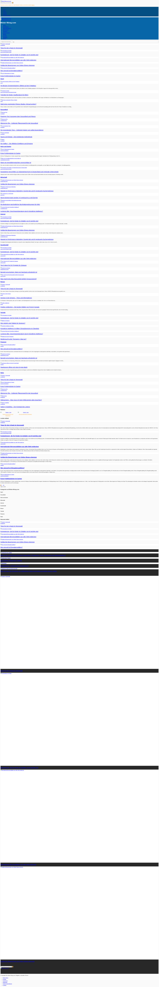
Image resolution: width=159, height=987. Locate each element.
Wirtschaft (6, 29)
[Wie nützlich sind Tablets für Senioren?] (5, 320)
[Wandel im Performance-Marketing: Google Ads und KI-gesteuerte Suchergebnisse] (8, 186)
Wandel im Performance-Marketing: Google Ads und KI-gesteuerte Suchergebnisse (26, 191)
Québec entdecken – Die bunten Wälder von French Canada (19, 307)
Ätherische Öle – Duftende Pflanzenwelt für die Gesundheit (19, 123)
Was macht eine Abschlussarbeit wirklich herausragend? (18, 279)
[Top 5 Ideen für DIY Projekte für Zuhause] (9, 261)
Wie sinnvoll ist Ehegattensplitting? (11, 70)
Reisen (4, 34)
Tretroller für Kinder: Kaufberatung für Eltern (14, 95)
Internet (5, 31)
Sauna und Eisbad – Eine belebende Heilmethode (16, 137)
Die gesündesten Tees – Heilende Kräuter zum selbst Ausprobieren (21, 130)
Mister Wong (5, 977)
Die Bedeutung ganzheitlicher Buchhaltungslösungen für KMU (20, 204)
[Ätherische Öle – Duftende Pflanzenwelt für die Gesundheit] (4, 119)
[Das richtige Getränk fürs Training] (5, 557)
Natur (4, 38)
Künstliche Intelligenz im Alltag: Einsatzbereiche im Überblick (19, 328)
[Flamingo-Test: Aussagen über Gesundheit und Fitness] (3, 112)
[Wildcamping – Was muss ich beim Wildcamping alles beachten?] (3, 395)
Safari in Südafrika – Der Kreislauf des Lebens (15, 407)
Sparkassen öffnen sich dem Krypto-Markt (13, 367)
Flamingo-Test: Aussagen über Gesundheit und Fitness (18, 116)
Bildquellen (5, 14)
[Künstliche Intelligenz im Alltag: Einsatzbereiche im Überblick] (7, 325)
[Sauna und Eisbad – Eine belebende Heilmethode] (4, 132)
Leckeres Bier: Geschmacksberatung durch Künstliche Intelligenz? (21, 211)
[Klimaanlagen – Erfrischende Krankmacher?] (3, 563)
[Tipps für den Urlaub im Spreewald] (5, 43)
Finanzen (5, 37)
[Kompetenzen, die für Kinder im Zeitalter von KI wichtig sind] (5, 50)
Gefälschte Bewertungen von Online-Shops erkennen (17, 65)
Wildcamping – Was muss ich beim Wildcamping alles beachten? (21, 400)
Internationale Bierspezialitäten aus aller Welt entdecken (18, 60)
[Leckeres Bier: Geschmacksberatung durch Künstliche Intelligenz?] (9, 207)
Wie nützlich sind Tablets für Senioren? (12, 323)
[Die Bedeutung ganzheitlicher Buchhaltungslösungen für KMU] (10, 200)
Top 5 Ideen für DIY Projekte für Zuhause (13, 265)
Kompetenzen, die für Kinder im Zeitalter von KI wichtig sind (19, 55)
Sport (4, 25)
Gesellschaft (6, 32)
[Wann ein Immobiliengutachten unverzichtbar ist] (10, 158)
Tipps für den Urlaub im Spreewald (11, 48)
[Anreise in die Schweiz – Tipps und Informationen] (5, 293)
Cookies (4, 11)
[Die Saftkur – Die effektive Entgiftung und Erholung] (2, 139)
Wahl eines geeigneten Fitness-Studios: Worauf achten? (18, 104)
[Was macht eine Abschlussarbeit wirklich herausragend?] (12, 274)
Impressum (5, 12)
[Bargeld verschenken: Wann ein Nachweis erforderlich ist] (5, 268)
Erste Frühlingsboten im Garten (10, 76)
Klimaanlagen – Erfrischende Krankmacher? (14, 566)
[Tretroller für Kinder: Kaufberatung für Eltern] (4, 90)
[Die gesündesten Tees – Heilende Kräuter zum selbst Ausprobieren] (5, 125)
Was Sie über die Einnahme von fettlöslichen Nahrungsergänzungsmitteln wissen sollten (28, 571)
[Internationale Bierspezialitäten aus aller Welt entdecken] (12, 57)
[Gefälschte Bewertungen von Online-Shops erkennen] (11, 62)
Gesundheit (6, 26)
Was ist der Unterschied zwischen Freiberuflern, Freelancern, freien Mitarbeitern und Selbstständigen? (33, 555)
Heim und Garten (7, 28)
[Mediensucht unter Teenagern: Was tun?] (6, 336)
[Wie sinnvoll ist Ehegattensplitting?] (7, 68)
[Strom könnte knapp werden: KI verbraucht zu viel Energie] (6, 193)
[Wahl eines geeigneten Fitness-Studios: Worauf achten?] (8, 100)
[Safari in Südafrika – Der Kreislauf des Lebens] (4, 402)
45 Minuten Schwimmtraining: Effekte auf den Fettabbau (18, 86)
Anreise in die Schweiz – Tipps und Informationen (16, 298)
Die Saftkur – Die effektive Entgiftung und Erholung (16, 143)
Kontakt (4, 9)
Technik (5, 35)
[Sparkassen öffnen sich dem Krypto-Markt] (9, 363)
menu (33, 5)
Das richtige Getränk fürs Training (11, 560)
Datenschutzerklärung (6, 15)
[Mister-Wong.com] (5, 1)
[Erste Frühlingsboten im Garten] (7, 73)
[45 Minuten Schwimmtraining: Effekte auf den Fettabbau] (9, 81)
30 (3, 485)
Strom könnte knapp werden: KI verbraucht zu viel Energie (19, 198)
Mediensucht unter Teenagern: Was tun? (13, 339)
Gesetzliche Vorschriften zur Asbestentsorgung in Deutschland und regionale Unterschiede (29, 172)
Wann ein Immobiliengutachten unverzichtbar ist (15, 162)
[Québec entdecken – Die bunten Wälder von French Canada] (4, 302)
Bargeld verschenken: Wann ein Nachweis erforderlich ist (18, 272)
